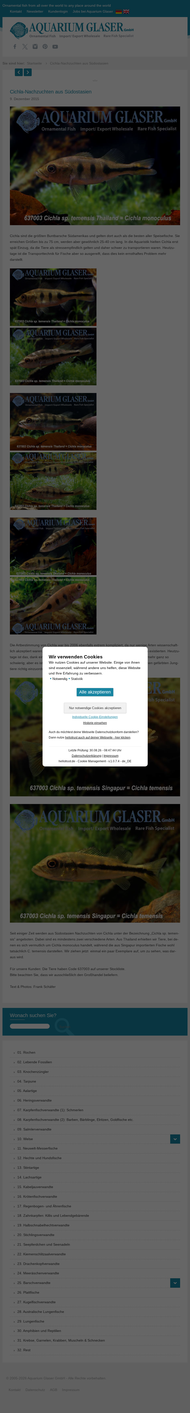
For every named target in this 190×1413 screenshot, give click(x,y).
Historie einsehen (95, 723)
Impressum (111, 756)
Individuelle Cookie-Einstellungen (95, 717)
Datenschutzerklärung (86, 756)
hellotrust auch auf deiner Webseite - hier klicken (97, 737)
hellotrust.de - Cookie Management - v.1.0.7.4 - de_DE (95, 761)
